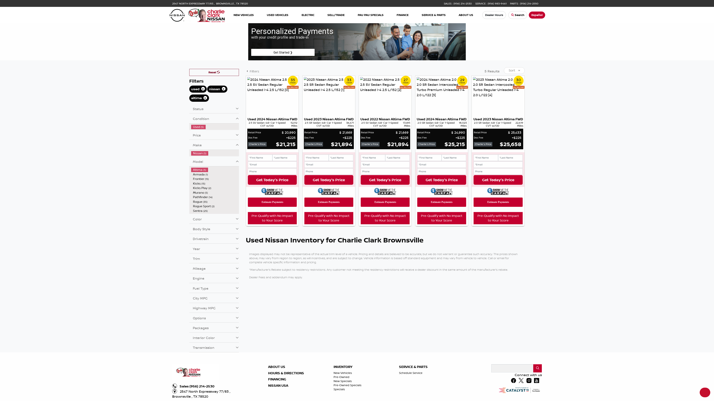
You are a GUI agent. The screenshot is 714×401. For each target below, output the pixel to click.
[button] (243, 15)
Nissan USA (278, 385)
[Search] (537, 368)
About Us (276, 367)
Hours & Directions (286, 373)
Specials (339, 389)
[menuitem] (215, 127)
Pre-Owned (341, 377)
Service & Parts (413, 367)
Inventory (343, 367)
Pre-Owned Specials (347, 385)
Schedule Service (410, 373)
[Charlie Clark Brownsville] (197, 14)
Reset (212, 72)
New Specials (343, 381)
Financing (277, 379)
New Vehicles (343, 373)
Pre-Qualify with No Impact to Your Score (272, 217)
